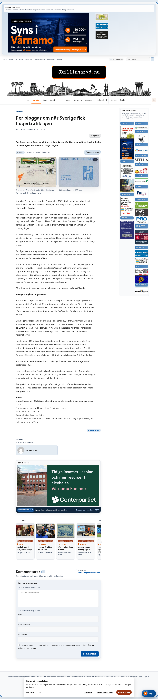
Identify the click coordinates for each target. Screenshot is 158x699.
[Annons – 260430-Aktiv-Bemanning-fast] (102, 17)
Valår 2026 (29, 59)
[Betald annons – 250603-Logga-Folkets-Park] (141, 128)
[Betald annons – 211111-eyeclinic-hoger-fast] (141, 150)
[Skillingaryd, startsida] (79, 72)
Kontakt (60, 59)
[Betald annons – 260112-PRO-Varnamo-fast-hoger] (141, 220)
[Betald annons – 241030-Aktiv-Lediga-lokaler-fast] (127, 132)
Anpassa (88, 692)
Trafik (11, 59)
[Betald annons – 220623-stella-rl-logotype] (141, 160)
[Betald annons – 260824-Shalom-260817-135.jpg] (127, 230)
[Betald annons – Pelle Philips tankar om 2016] (102, 26)
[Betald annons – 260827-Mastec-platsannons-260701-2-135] (127, 171)
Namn (21, 614)
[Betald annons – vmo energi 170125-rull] (141, 253)
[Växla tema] (154, 100)
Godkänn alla (124, 692)
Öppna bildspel (92, 152)
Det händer (19, 59)
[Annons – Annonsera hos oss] (127, 149)
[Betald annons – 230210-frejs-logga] (141, 193)
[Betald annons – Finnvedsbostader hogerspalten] (141, 181)
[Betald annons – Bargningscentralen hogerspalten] (141, 170)
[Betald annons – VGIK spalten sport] (141, 279)
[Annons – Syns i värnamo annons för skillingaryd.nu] (48, 32)
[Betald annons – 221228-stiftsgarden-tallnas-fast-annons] (141, 139)
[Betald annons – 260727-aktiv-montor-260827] (127, 185)
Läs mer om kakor (33, 692)
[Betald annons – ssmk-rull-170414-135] (141, 272)
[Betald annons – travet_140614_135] (141, 212)
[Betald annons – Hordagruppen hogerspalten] (141, 291)
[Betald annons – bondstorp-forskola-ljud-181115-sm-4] (102, 35)
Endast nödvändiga (105, 692)
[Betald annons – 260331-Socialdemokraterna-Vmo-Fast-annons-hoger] (141, 236)
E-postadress (24, 624)
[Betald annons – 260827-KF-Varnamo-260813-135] (127, 206)
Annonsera (51, 59)
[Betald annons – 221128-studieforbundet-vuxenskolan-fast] (141, 205)
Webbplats (22, 635)
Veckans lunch (40, 59)
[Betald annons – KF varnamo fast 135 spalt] (141, 261)
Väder (5, 59)
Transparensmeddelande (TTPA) (87, 510)
